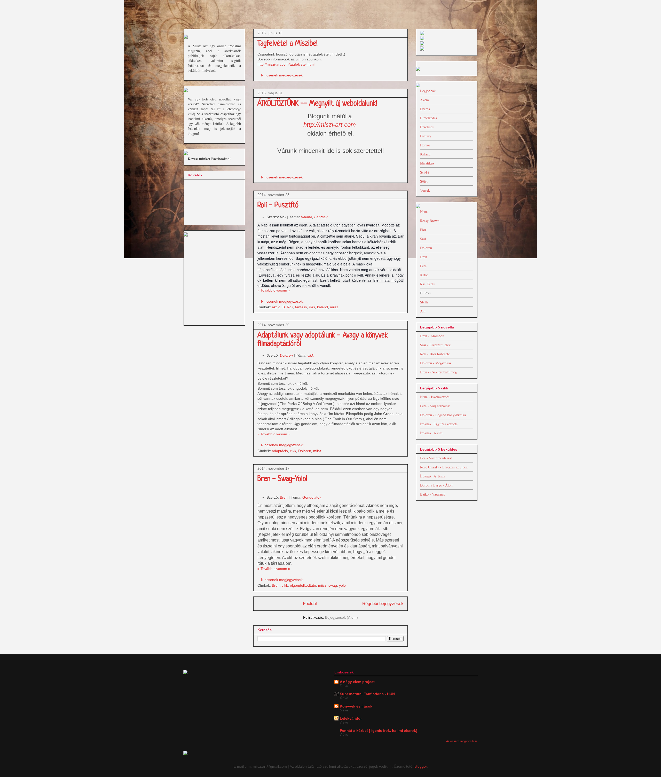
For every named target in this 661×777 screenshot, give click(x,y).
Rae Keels (427, 283)
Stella (424, 302)
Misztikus (427, 163)
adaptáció (280, 451)
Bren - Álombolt (432, 335)
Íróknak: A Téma (432, 476)
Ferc (423, 265)
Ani (423, 311)
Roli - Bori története (435, 353)
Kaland (306, 217)
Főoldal (310, 603)
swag (332, 585)
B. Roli (287, 307)
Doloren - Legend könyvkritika (443, 414)
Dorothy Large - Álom (436, 485)
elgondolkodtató (303, 585)
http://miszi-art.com (329, 124)
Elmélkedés (428, 117)
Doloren (287, 355)
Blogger (420, 766)
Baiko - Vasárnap (432, 494)
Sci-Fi (424, 172)
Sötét (424, 181)
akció (276, 307)
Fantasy (320, 217)
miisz (334, 307)
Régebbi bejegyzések (383, 603)
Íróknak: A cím (431, 432)
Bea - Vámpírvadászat (436, 458)
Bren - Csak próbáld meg (438, 372)
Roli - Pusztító (277, 205)
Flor (423, 229)
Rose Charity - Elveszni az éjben (444, 467)
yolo (342, 585)
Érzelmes (427, 126)
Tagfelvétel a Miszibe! (287, 44)
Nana (424, 211)
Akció (424, 99)
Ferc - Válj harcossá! (435, 405)
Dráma (425, 108)
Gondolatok (311, 497)
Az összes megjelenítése (462, 741)
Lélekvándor (351, 718)
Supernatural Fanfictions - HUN (367, 694)
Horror (425, 145)
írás (312, 307)
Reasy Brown (429, 220)
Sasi (423, 238)
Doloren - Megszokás (435, 362)
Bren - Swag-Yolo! (282, 479)
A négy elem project (357, 682)
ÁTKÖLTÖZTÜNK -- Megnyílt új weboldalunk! (317, 104)
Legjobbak (428, 90)
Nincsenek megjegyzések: (283, 75)
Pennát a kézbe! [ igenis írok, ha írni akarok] (378, 730)
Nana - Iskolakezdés (434, 396)
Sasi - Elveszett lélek (435, 344)
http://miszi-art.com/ (273, 64)
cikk (311, 355)
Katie (424, 274)
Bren (284, 497)
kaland (322, 307)
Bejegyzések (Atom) (341, 617)
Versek (425, 190)
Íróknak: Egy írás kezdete (439, 423)
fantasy (301, 307)
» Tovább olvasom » (273, 290)
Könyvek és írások (356, 706)
